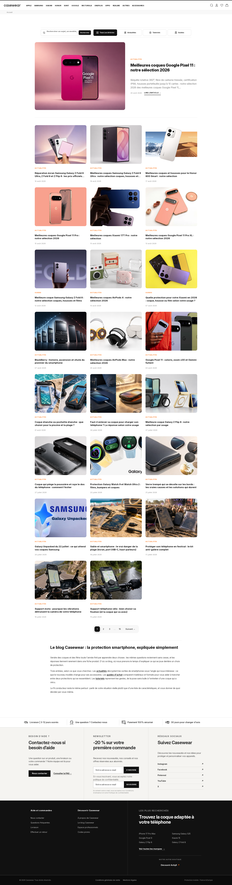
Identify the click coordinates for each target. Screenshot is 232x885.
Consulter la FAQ (62, 773)
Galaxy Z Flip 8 (145, 842)
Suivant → (130, 629)
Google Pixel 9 (145, 838)
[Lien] (26, 722)
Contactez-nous (99, 722)
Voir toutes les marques (152, 849)
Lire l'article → (152, 93)
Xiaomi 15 (176, 838)
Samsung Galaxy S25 (181, 833)
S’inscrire (131, 770)
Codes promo (84, 832)
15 (120, 629)
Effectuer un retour (39, 832)
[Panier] (226, 5)
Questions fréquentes (40, 822)
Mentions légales (130, 880)
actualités (101, 671)
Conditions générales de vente (107, 880)
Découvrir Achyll (170, 865)
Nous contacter (39, 773)
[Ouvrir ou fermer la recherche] (211, 5)
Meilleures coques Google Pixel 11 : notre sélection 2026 (162, 67)
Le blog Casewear (86, 822)
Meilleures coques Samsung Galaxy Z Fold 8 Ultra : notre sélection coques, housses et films (115, 176)
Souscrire (131, 784)
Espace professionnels (88, 827)
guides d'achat (114, 674)
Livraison (34, 827)
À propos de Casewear (88, 818)
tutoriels (100, 678)
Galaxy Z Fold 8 (179, 842)
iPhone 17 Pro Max (147, 833)
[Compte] (216, 5)
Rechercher (84, 33)
